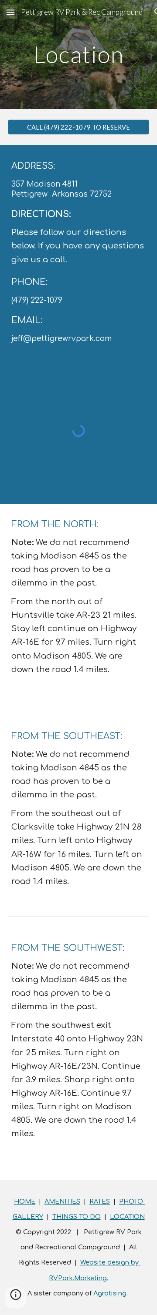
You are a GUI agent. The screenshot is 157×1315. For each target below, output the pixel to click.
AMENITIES (62, 1201)
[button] (10, 12)
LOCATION (127, 1216)
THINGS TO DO (76, 1216)
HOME (24, 1201)
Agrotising (109, 1293)
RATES (99, 1201)
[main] (78, 54)
